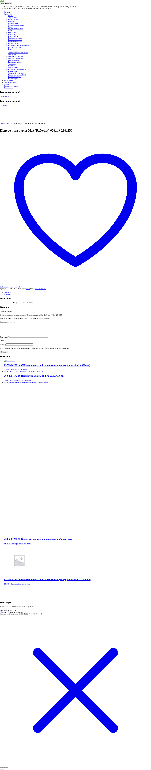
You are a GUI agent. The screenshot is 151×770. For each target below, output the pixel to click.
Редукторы (12, 32)
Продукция (8, 14)
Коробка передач (14, 43)
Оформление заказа (11, 86)
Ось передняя (13, 23)
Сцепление (12, 54)
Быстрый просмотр (20, 369)
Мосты (10, 16)
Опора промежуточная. (16, 25)
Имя (2, 341)
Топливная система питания (18, 53)
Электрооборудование (16, 73)
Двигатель (12, 64)
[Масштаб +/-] (7, 767)
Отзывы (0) (8, 294)
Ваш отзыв (4, 337)
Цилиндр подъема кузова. (17, 69)
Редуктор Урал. (13, 36)
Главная (7, 12)
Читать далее (8, 369)
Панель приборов (14, 77)
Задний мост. (12, 17)
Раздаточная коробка (15, 29)
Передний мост (13, 19)
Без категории (13, 78)
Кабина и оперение (15, 40)
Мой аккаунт (8, 88)
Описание (7, 292)
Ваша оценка (4, 322)
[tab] (77, 292)
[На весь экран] (5, 767)
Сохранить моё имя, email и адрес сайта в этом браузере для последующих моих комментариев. (35, 348)
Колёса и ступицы (14, 47)
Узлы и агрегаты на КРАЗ (17, 75)
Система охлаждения (15, 58)
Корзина (7, 84)
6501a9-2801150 (40, 289)
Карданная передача (15, 42)
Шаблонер (3, 612)
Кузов (10, 49)
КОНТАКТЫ (8, 80)
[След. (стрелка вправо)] (3, 769)
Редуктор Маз (13, 34)
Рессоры (11, 30)
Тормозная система (15, 51)
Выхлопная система (15, 62)
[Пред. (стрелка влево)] (1, 769)
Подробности (4, 96)
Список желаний (10, 82)
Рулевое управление (15, 38)
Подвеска (11, 21)
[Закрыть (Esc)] (1, 767)
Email (2, 344)
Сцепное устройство (15, 56)
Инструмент (12, 71)
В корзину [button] (13, 380)
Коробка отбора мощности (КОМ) (20, 45)
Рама (10, 27)
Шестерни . (12, 66)
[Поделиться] (3, 767)
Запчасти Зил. (13, 67)
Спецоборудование (15, 60)
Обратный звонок (6, 3)
